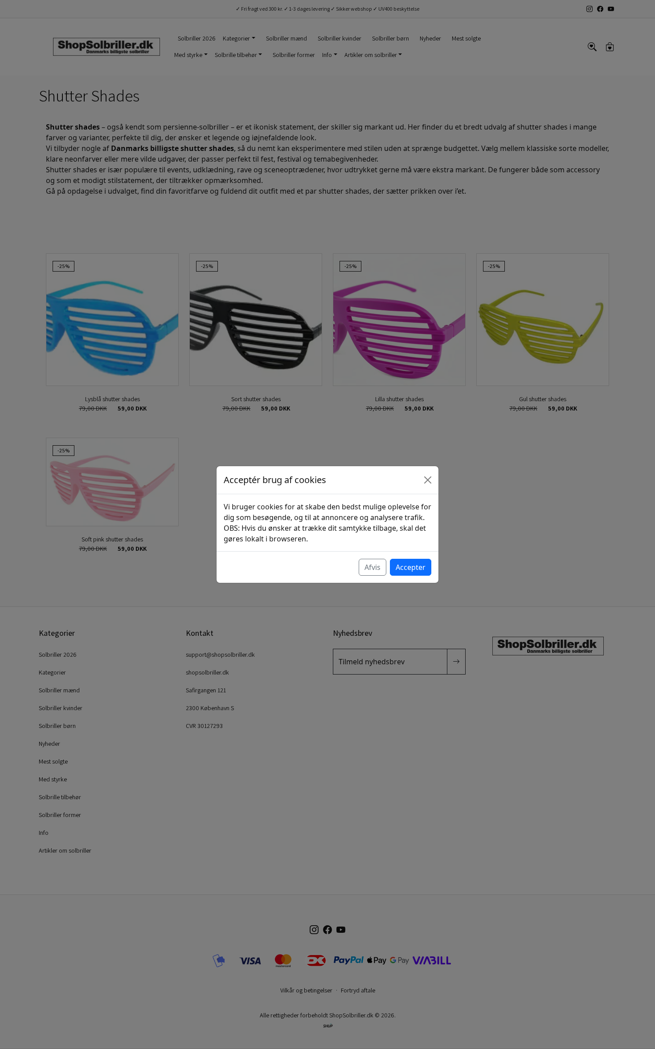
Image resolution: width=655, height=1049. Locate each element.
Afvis (372, 567)
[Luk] (428, 480)
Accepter (411, 567)
